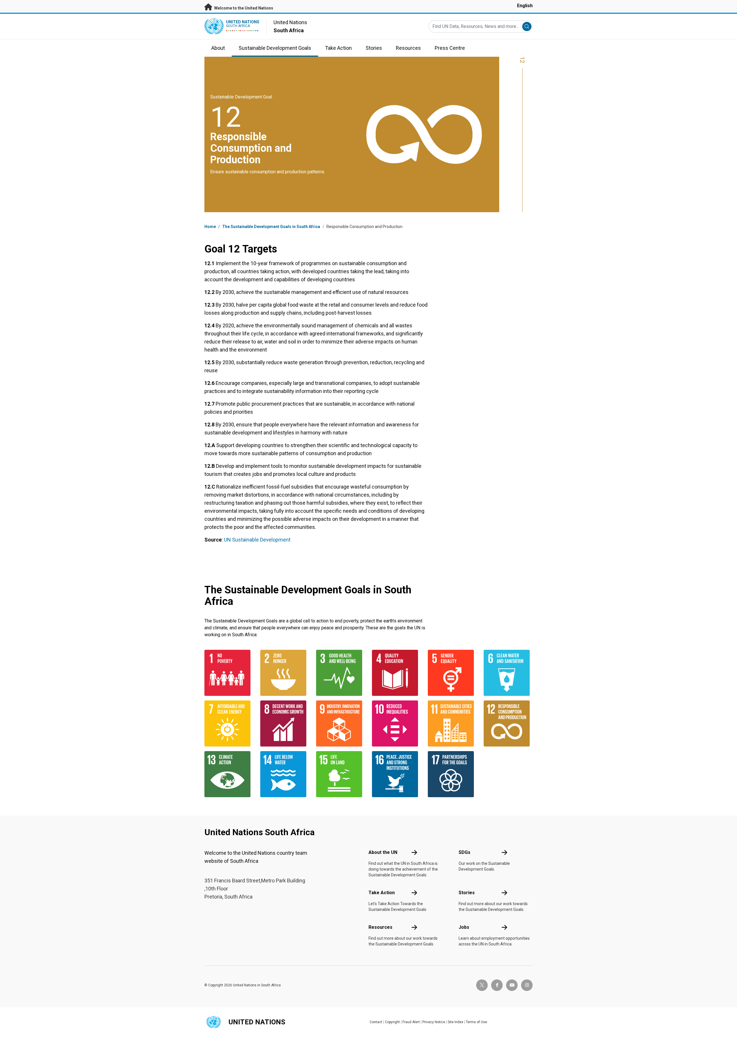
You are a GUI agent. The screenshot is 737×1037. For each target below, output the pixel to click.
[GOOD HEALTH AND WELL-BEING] (340, 673)
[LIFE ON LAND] (340, 774)
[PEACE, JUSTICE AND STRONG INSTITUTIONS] (396, 774)
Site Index (455, 1022)
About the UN (382, 852)
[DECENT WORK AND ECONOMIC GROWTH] (284, 723)
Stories (467, 892)
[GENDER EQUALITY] (452, 673)
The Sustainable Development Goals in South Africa (271, 226)
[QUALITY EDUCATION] (396, 673)
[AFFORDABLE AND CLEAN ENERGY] (228, 723)
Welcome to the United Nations (243, 8)
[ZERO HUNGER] (284, 673)
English (525, 5)
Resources (380, 927)
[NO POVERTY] (228, 673)
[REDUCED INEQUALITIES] (396, 723)
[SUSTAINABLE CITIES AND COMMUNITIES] (452, 723)
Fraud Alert (411, 1022)
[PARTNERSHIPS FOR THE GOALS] (452, 774)
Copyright (392, 1022)
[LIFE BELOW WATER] (284, 774)
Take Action (381, 892)
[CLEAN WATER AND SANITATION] (508, 673)
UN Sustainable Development (257, 540)
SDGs (464, 852)
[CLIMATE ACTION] (228, 774)
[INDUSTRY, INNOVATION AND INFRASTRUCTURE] (340, 723)
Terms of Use (476, 1022)
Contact (376, 1022)
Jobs (464, 927)
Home (210, 226)
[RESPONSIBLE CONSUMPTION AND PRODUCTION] (508, 723)
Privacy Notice (433, 1022)
